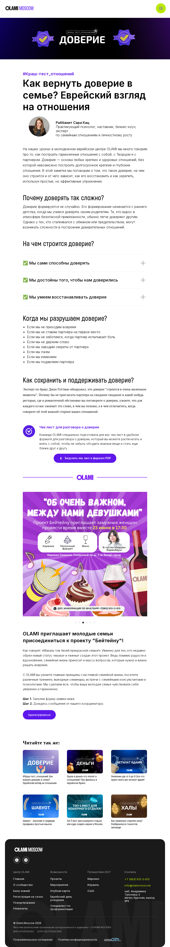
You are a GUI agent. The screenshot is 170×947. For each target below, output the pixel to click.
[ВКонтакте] (16, 860)
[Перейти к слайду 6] (94, 622)
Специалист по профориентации (61, 907)
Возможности (58, 872)
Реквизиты (20, 908)
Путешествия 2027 (99, 872)
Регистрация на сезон (28, 896)
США (90, 890)
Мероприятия (59, 884)
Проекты (56, 878)
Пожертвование (24, 902)
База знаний (21, 890)
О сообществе (23, 884)
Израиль (93, 884)
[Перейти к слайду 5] (90, 622)
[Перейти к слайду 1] (75, 622)
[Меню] (161, 8)
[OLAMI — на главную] (19, 8)
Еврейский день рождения (61, 898)
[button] (39, 714)
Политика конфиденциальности (77, 939)
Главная (18, 878)
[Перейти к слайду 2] (79, 622)
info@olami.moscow (138, 885)
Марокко (93, 878)
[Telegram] (25, 860)
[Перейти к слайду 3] (83, 622)
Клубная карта (60, 890)
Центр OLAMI (21, 872)
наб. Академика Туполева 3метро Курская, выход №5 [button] (139, 896)
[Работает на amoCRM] (112, 939)
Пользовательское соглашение (33, 939)
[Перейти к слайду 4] (87, 622)
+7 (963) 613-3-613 (137, 879)
